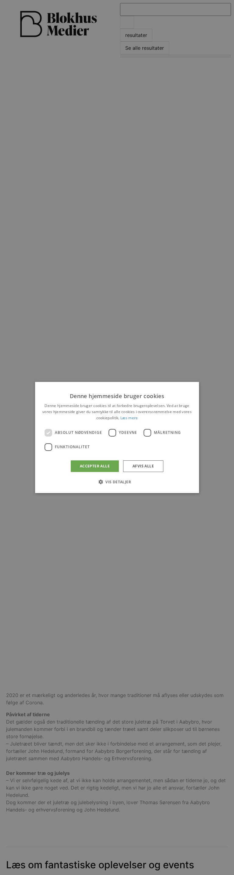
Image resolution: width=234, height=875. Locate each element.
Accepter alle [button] (95, 466)
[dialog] (117, 437)
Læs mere (129, 417)
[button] (117, 481)
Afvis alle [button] (143, 466)
